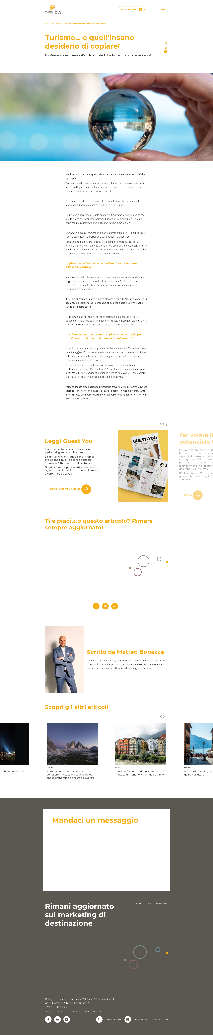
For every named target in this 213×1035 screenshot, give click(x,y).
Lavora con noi (161, 903)
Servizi (149, 903)
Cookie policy (76, 1011)
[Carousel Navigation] (106, 426)
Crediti (48, 1011)
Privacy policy (60, 1011)
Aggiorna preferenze (94, 1011)
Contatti (139, 903)
